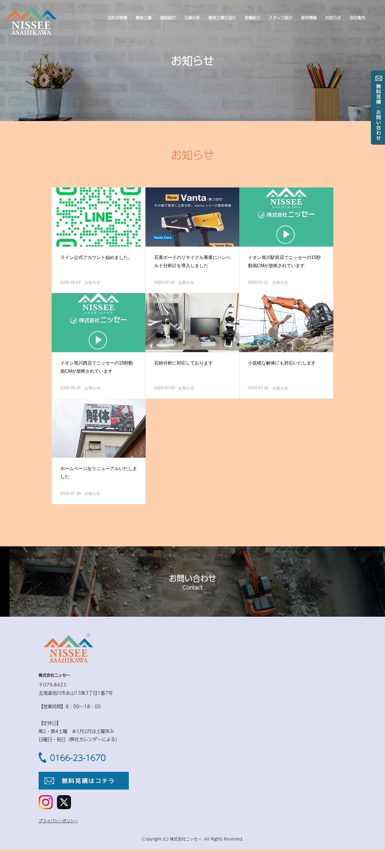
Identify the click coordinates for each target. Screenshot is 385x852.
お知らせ (333, 17)
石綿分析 (192, 17)
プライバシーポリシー (58, 821)
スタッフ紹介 (281, 17)
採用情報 (309, 17)
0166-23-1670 (78, 757)
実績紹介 (252, 17)
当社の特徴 (117, 17)
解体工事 (144, 17)
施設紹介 (168, 17)
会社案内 (357, 17)
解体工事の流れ (222, 17)
